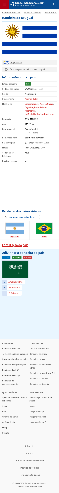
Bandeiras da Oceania (39, 384)
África (4, 406)
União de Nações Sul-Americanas (39, 114)
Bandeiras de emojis (11, 375)
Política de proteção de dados (29, 460)
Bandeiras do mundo (25, 5)
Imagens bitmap (37, 411)
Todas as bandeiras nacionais (15, 354)
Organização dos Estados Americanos (36, 109)
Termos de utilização (29, 475)
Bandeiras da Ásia (37, 359)
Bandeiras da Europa (39, 378)
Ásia (4, 411)
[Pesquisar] (54, 4)
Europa (5, 427)
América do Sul (51, 12)
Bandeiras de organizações (14, 364)
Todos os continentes (39, 348)
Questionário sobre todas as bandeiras (14, 399)
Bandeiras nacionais (32, 12)
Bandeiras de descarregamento (10, 382)
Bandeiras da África (38, 354)
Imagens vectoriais (38, 416)
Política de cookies (29, 468)
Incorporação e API (38, 422)
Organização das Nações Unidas (39, 104)
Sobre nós (29, 446)
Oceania (5, 433)
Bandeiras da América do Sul (42, 373)
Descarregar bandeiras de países (41, 399)
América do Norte (10, 416)
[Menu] (4, 4)
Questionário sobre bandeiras (15, 359)
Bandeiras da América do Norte (40, 366)
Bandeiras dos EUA (10, 370)
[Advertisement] (29, 186)
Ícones (33, 406)
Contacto (29, 453)
